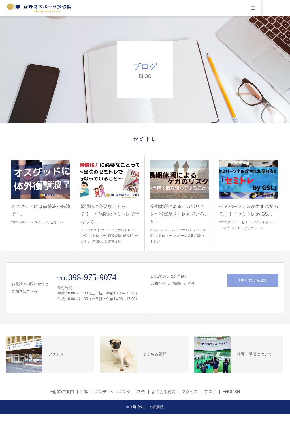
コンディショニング (113, 392)
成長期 (128, 236)
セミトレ (56, 222)
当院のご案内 (62, 392)
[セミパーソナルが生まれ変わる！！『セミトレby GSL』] (248, 179)
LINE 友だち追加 (253, 280)
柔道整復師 (112, 242)
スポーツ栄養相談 (187, 236)
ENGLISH (231, 392)
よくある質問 (163, 392)
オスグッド (39, 222)
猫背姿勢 (114, 236)
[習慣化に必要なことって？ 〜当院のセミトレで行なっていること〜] (109, 179)
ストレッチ (97, 236)
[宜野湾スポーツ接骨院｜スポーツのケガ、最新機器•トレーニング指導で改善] (40, 8)
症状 (84, 392)
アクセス (190, 392)
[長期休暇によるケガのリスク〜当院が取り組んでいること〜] (179, 179)
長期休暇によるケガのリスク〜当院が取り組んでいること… (179, 214)
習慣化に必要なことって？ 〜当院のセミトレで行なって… (109, 214)
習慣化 (97, 242)
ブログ (210, 392)
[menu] (253, 8)
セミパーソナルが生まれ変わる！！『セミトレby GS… (248, 210)
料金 (141, 392)
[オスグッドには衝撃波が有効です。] (40, 179)
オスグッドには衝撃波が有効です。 (40, 210)
